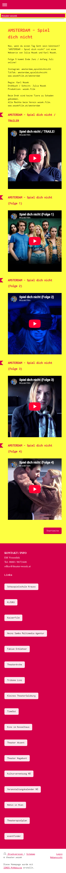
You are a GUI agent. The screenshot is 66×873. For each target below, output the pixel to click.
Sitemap (30, 854)
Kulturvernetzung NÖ (19, 773)
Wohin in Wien (15, 805)
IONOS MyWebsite (13, 867)
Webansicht (56, 857)
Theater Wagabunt (17, 758)
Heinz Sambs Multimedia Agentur (25, 633)
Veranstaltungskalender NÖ (22, 789)
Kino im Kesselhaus (18, 727)
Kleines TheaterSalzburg (21, 695)
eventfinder (14, 836)
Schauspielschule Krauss (21, 586)
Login (59, 854)
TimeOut (11, 711)
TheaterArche (14, 664)
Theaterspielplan (17, 820)
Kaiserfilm (13, 617)
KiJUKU (11, 602)
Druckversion (15, 854)
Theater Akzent (15, 742)
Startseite (52, 530)
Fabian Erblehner (17, 649)
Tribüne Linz (14, 680)
